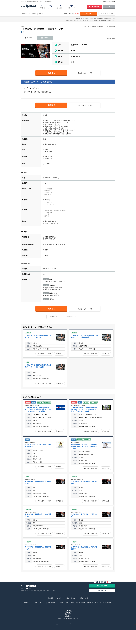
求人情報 (24, 13)
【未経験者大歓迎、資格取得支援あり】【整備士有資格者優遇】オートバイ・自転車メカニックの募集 (38, 409)
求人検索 (50, 598)
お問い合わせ (42, 603)
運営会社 (26, 603)
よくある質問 (33, 603)
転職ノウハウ (84, 598)
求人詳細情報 (32, 13)
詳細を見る (59, 353)
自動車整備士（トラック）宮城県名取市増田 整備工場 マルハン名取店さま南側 (84, 446)
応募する (88, 13)
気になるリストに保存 (107, 13)
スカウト (60, 598)
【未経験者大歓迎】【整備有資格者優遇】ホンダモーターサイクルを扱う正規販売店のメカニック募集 (84, 409)
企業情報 (41, 13)
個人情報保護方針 (80, 603)
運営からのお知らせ (53, 603)
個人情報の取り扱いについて (94, 603)
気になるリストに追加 (44, 353)
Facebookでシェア (71, 316)
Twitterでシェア (54, 316)
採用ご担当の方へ (107, 603)
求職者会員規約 (70, 603)
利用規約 (62, 603)
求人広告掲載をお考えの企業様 (107, 1)
